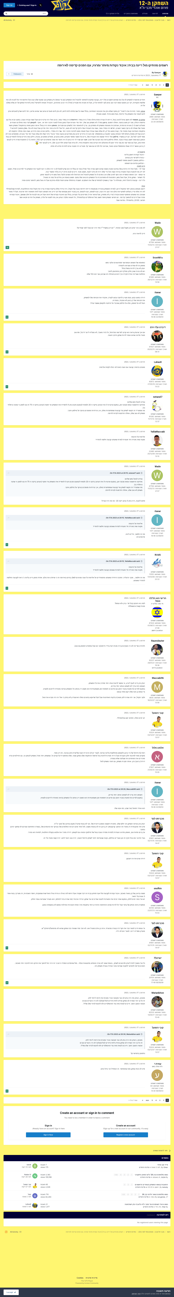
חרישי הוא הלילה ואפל (157, 599)
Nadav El (27, 1175)
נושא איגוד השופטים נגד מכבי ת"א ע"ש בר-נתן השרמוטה (146, 1204)
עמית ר (157, 1063)
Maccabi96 (158, 678)
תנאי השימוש (136, 1294)
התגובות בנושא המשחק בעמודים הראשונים (151, 1185)
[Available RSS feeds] (6, 1232)
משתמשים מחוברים (131, 13)
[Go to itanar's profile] (157, 301)
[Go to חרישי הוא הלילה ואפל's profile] (157, 612)
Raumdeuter (157, 640)
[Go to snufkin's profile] (157, 897)
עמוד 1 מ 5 (133, 85)
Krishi (158, 554)
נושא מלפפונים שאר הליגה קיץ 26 (155, 1194)
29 (124, 1194)
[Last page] (142, 85)
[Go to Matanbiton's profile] (157, 1001)
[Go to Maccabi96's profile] (157, 687)
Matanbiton (158, 992)
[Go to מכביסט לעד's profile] (157, 827)
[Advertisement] (124, 43)
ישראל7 (158, 958)
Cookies (80, 1278)
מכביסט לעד (157, 818)
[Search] (6, 13)
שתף (29, 74)
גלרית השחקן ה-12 (112, 13)
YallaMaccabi (158, 431)
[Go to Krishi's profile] (157, 563)
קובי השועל (158, 713)
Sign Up (9, 5)
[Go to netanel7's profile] (157, 405)
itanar (158, 292)
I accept (10, 1292)
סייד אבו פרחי (162, 1165)
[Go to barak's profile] (34, 1166)
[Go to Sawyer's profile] (165, 74)
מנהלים (145, 13)
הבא (147, 85)
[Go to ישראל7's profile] (157, 967)
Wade (158, 222)
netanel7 (157, 396)
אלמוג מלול (158, 747)
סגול (29, 1194)
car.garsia (161, 1197)
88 (116, 1175)
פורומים (165, 13)
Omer (166, 1167)
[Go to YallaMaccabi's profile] (157, 440)
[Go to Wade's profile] (157, 231)
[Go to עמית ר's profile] (157, 1075)
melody (165, 1187)
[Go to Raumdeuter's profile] (157, 649)
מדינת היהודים (137, 75)
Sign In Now (48, 1135)
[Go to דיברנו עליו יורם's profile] (157, 336)
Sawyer (157, 72)
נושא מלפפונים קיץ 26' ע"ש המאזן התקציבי (151, 1175)
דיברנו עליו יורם (157, 327)
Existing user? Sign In (27, 5)
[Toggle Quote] (141, 473)
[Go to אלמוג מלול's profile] (157, 756)
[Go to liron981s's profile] (157, 266)
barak (29, 1165)
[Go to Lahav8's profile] (157, 371)
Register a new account (125, 1135)
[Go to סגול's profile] (34, 1195)
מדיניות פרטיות (91, 1278)
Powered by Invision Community (87, 1283)
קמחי (163, 1207)
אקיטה (163, 1177)
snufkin (158, 888)
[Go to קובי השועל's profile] (157, 722)
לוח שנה (155, 13)
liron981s (158, 257)
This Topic (16, 13)
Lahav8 (158, 362)
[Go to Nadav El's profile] (34, 1175)
